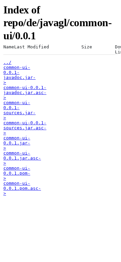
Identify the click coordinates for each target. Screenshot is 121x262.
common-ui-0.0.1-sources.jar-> (19, 110)
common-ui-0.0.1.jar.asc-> (22, 158)
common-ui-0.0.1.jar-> (16, 142)
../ (7, 62)
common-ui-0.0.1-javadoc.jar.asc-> (24, 92)
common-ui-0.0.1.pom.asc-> (22, 188)
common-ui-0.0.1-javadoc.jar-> (19, 75)
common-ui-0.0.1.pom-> (16, 173)
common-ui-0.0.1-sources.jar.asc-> (24, 127)
